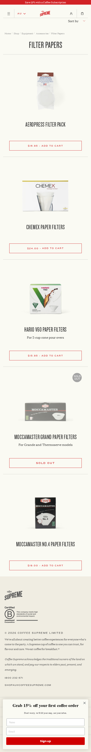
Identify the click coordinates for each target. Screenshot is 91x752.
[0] (82, 13)
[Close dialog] (84, 703)
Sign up (45, 741)
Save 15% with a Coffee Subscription (45, 2)
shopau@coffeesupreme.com (28, 685)
